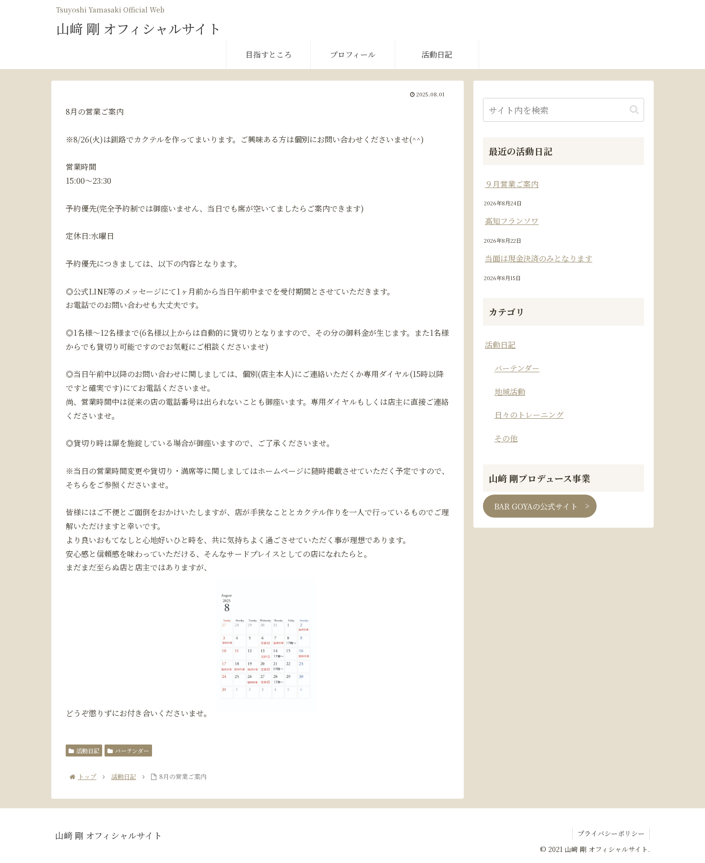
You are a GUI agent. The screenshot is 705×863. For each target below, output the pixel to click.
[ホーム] (87, 776)
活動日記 (87, 750)
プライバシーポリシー (611, 833)
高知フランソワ (512, 220)
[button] (634, 109)
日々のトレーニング (529, 414)
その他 (505, 438)
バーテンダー (132, 750)
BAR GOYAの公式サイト (536, 505)
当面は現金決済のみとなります (538, 258)
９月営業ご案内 (512, 183)
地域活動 (509, 391)
